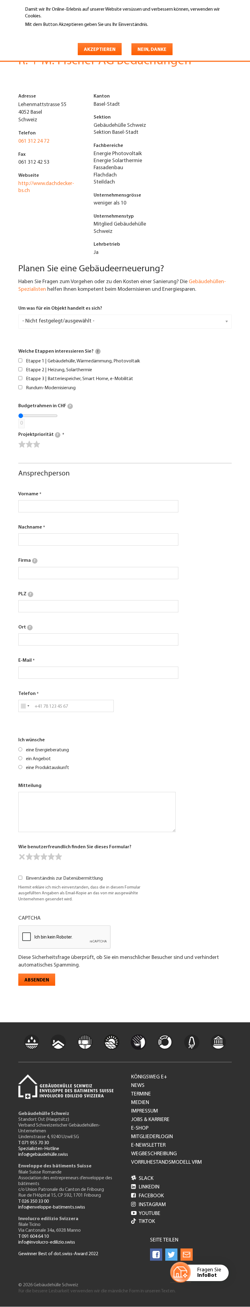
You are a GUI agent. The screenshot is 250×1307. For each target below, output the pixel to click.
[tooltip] (98, 351)
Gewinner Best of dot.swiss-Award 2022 (58, 1254)
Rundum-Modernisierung (51, 388)
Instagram (148, 1205)
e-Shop (139, 1128)
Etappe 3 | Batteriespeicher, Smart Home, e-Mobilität (79, 378)
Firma (26, 560)
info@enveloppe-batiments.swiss (51, 1207)
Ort (24, 627)
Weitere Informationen (51, 33)
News (138, 1085)
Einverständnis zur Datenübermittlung (64, 878)
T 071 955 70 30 (33, 1143)
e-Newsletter (148, 1145)
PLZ (24, 594)
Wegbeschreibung (154, 1154)
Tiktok (147, 1221)
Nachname (30, 527)
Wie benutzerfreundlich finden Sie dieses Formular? (74, 847)
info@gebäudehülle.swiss (43, 1154)
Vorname (28, 494)
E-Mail (25, 660)
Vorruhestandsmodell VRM (166, 1162)
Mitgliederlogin (152, 1137)
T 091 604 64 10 (33, 1236)
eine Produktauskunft (47, 767)
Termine (141, 1094)
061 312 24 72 (33, 141)
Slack (142, 1178)
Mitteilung (29, 785)
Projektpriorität (38, 434)
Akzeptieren (100, 49)
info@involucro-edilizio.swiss (46, 1242)
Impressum (144, 1111)
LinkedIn (145, 1187)
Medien (140, 1103)
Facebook (147, 1196)
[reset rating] (22, 856)
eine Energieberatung (47, 750)
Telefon (27, 693)
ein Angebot (38, 759)
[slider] (29, 444)
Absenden (36, 980)
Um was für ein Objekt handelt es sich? (60, 308)
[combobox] (25, 706)
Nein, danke (152, 49)
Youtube (145, 1213)
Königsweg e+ (149, 1077)
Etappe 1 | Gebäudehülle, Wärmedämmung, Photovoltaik (83, 361)
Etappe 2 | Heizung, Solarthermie (59, 370)
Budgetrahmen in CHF (44, 406)
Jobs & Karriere (150, 1120)
